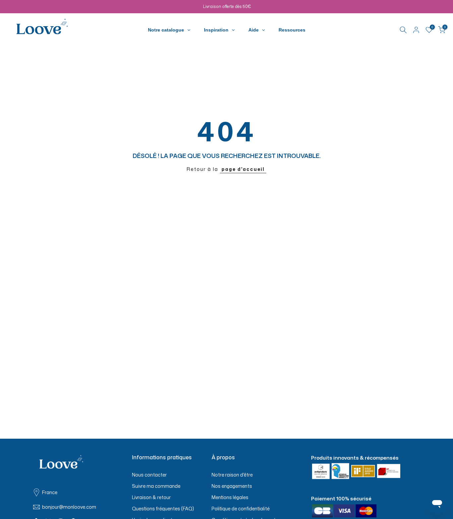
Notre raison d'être (232, 475)
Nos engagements (232, 486)
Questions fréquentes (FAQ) (163, 508)
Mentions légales (230, 497)
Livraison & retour (151, 497)
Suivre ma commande (156, 486)
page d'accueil (243, 169)
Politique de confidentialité (241, 508)
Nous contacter (149, 475)
